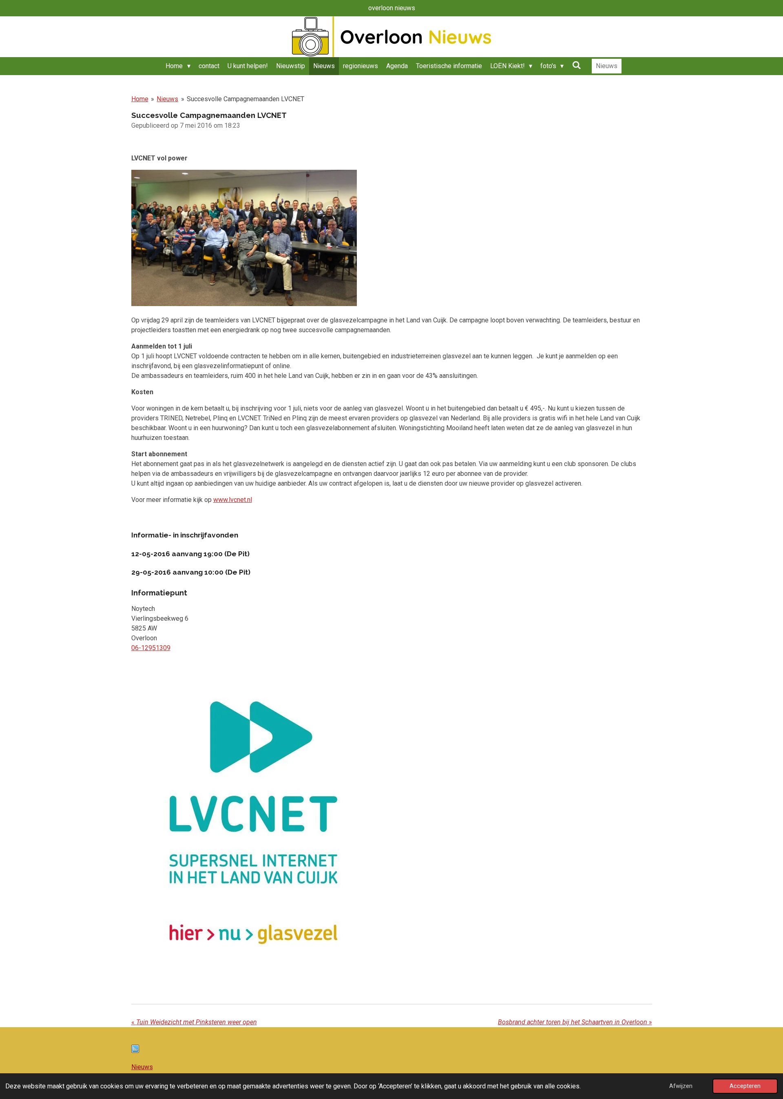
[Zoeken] (576, 65)
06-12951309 (150, 648)
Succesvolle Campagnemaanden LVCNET (245, 99)
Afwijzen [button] (680, 1086)
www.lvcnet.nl (232, 500)
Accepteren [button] (745, 1086)
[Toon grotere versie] (253, 822)
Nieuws (167, 99)
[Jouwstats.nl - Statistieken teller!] (135, 1051)
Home (139, 99)
